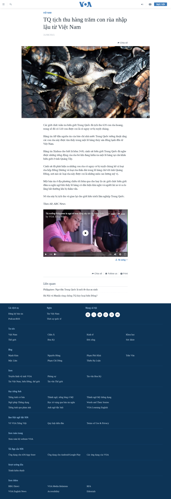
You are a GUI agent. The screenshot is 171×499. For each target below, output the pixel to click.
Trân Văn (130, 355)
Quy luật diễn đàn (56, 423)
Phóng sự (52, 376)
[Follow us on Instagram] (105, 314)
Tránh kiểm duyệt (16, 470)
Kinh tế (90, 334)
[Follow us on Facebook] (88, 314)
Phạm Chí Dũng (55, 360)
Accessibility (53, 491)
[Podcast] (111, 314)
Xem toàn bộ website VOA (20, 438)
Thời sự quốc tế (54, 318)
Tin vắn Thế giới (55, 381)
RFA (89, 486)
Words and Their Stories (98, 402)
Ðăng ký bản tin (15, 313)
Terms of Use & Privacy (98, 423)
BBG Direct (13, 486)
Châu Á (51, 334)
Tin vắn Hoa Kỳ (94, 376)
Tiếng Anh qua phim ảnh (19, 407)
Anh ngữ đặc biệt (55, 407)
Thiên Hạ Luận (94, 360)
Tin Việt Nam (53, 313)
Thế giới (12, 339)
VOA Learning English (97, 407)
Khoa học (130, 334)
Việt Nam (47, 12)
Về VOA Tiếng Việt (17, 423)
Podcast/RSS (14, 318)
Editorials (91, 491)
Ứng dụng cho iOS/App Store (21, 454)
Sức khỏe (130, 339)
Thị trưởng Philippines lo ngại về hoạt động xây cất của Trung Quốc (75, 213)
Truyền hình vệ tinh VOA (20, 376)
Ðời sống (91, 339)
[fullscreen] (125, 254)
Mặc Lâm (12, 360)
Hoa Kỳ (51, 339)
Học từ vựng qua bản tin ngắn (61, 402)
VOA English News (17, 491)
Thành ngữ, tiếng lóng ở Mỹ (60, 397)
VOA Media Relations (58, 486)
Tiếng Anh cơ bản (16, 397)
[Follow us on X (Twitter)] (93, 314)
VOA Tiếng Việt (57, 216)
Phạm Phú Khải (94, 355)
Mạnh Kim (13, 355)
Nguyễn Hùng (54, 355)
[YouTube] (150, 4)
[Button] (122, 43)
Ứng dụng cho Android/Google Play (64, 454)
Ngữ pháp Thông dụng (18, 402)
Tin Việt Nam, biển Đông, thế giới (24, 381)
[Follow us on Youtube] (99, 314)
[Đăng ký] (117, 314)
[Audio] (142, 4)
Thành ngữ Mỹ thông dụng (99, 397)
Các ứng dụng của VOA (98, 454)
